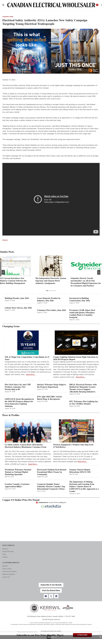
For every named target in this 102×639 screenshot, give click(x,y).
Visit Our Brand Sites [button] (51, 590)
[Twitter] (51, 596)
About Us (5, 549)
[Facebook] (46, 596)
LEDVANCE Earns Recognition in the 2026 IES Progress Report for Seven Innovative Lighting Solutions (19, 402)
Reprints (5, 566)
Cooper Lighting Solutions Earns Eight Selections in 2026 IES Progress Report (75, 358)
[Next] (98, 272)
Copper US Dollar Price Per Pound (20, 500)
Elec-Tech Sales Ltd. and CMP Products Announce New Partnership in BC (18, 386)
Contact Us (6, 577)
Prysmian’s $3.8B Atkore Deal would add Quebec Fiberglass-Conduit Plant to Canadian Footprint (82, 314)
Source (5, 240)
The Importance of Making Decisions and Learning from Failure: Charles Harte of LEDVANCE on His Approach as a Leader (84, 486)
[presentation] (15, 266)
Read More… (31, 374)
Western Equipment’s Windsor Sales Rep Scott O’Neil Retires (73, 445)
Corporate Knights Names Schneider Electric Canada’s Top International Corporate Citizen (51, 486)
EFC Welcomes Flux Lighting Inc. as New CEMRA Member (83, 402)
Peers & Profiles (10, 415)
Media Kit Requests (8, 574)
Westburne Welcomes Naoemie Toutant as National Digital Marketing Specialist (18, 472)
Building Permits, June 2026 (17, 298)
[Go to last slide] (3, 272)
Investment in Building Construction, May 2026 (79, 299)
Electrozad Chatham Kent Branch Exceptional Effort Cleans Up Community (51, 472)
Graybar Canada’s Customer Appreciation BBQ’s (17, 485)
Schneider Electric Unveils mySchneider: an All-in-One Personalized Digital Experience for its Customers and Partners (86, 282)
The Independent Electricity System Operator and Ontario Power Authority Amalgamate (50, 281)
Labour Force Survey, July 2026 (18, 308)
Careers (4, 557)
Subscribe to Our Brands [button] (51, 585)
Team (4, 554)
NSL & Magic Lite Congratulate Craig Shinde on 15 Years (27, 358)
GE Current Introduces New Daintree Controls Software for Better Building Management (13, 281)
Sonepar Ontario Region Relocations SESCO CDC (80, 470)
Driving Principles (8, 551)
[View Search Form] (3, 5)
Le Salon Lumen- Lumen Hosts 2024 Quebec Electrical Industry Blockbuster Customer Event (25, 445)
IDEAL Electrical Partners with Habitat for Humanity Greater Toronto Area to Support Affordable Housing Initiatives (83, 388)
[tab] (47, 290)
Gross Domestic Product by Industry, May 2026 (48, 299)
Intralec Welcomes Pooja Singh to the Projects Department (51, 385)
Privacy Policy (7, 568)
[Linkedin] (56, 596)
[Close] (100, 634)
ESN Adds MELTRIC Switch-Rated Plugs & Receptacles (49, 397)
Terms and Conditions (9, 571)
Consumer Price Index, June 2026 (51, 310)
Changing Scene (7, 16)
